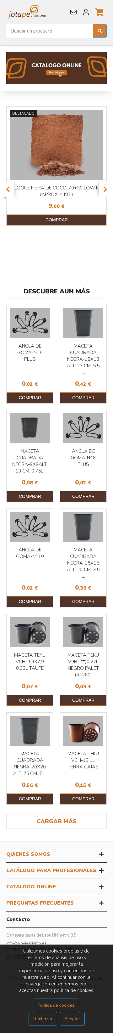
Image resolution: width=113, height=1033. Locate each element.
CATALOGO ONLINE (31, 886)
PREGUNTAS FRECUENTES (40, 903)
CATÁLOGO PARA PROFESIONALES (51, 870)
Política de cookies (55, 1005)
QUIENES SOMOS (28, 854)
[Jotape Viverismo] (36, 12)
